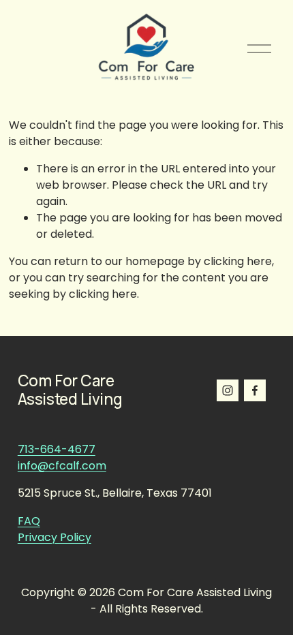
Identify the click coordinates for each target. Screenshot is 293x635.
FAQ (29, 521)
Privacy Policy (54, 537)
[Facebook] (255, 390)
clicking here (238, 261)
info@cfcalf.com (62, 466)
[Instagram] (227, 390)
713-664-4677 (56, 449)
